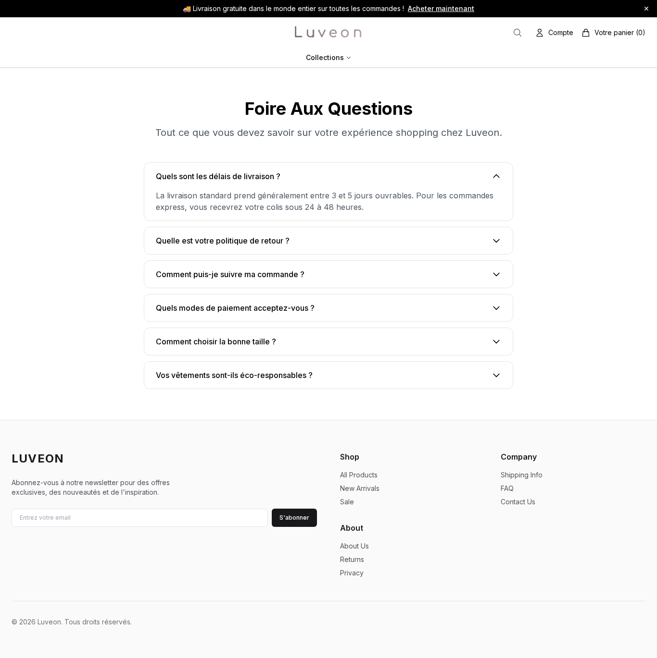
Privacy (352, 573)
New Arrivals (359, 488)
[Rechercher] (517, 32)
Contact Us (518, 502)
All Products (359, 475)
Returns (352, 559)
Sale (347, 502)
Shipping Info (522, 475)
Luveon (38, 458)
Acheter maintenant (441, 8)
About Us (354, 546)
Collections (325, 57)
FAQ (507, 488)
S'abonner (294, 517)
